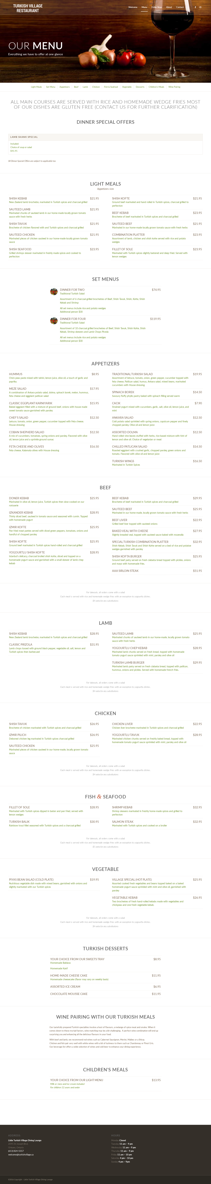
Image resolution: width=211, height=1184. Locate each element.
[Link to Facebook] (195, 7)
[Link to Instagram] (200, 7)
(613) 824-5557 (16, 1151)
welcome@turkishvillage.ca (20, 1155)
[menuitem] (132, 7)
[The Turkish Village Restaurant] (28, 7)
